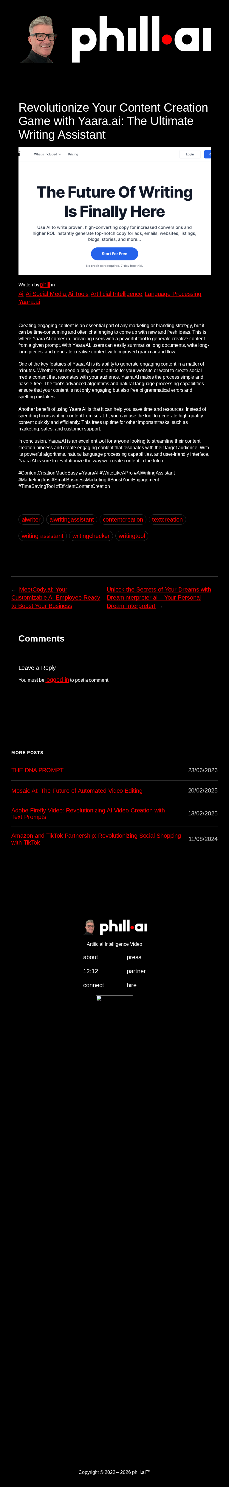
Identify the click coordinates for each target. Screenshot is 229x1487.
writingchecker (91, 536)
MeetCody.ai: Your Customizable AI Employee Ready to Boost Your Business (55, 597)
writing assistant (43, 536)
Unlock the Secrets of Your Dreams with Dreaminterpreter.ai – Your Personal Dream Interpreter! (159, 597)
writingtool (132, 536)
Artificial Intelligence (116, 294)
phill (45, 284)
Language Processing (173, 294)
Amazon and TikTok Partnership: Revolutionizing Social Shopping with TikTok (96, 838)
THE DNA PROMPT (37, 770)
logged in (57, 679)
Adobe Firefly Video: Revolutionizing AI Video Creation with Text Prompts (88, 813)
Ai (21, 294)
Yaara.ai (29, 302)
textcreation (167, 519)
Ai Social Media (46, 294)
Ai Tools (78, 294)
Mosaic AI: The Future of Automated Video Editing (76, 790)
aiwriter (31, 519)
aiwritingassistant (71, 519)
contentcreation (123, 519)
